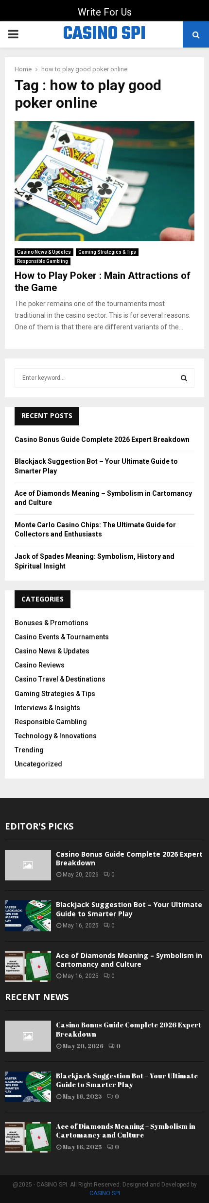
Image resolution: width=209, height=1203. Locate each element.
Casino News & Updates (44, 252)
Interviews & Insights (47, 708)
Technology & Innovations (56, 736)
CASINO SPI (104, 34)
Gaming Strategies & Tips (107, 252)
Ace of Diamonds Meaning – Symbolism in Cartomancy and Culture (129, 960)
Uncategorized (38, 764)
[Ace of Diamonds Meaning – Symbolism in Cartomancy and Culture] (28, 966)
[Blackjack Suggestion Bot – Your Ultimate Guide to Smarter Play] (28, 915)
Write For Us (105, 12)
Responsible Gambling (42, 261)
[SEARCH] (184, 378)
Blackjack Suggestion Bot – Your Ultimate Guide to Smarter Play (129, 909)
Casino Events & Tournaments (62, 637)
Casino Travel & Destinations (60, 679)
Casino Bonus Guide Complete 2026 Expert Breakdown (102, 439)
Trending (29, 750)
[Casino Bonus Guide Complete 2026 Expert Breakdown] (28, 865)
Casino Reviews (40, 665)
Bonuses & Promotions (51, 623)
